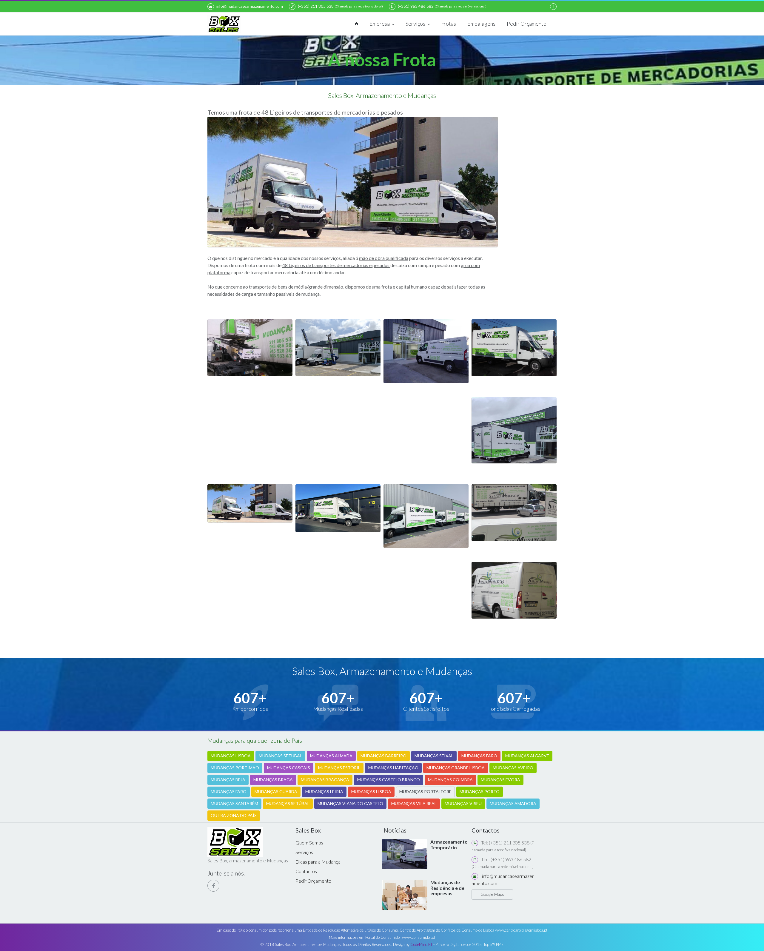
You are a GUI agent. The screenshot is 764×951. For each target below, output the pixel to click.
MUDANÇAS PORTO (480, 791)
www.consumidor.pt (418, 937)
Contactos (306, 871)
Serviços (416, 23)
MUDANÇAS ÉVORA (500, 779)
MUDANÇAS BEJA (228, 779)
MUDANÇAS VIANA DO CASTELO (350, 803)
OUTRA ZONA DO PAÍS (234, 815)
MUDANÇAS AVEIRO (513, 767)
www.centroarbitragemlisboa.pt (521, 930)
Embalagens (481, 23)
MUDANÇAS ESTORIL (339, 767)
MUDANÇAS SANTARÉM (234, 803)
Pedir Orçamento (526, 23)
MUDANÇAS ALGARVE (527, 755)
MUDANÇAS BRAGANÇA (325, 779)
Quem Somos (309, 842)
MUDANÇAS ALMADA (331, 755)
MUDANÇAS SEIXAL (434, 755)
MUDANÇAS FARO (479, 755)
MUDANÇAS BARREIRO (383, 755)
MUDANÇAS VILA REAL (414, 803)
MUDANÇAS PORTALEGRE (425, 791)
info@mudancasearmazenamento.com (249, 6)
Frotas (448, 23)
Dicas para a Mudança (318, 861)
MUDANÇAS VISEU (463, 803)
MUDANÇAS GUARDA (276, 791)
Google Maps (492, 894)
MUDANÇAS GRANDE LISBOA (455, 767)
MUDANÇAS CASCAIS (288, 767)
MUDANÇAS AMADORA (513, 803)
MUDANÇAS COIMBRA (450, 779)
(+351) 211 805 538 (316, 6)
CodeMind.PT (421, 944)
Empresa (380, 23)
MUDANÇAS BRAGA (273, 779)
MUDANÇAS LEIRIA (324, 791)
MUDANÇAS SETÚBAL (280, 755)
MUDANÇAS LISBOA (231, 755)
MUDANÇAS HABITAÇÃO (393, 767)
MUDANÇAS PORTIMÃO (235, 767)
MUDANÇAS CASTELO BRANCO (388, 779)
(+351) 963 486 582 (416, 6)
